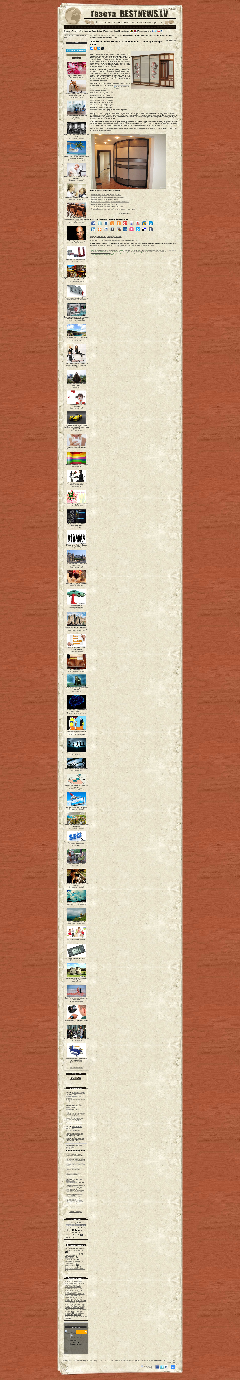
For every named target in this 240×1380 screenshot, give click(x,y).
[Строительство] (76, 981)
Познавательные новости (74, 1250)
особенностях (160, 250)
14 (84, 1230)
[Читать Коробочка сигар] (76, 668)
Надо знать (69, 1256)
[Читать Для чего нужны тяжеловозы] (76, 258)
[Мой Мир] (98, 48)
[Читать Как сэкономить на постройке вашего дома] (76, 977)
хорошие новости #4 (72, 1285)
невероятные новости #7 (74, 1290)
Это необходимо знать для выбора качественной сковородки (113, 209)
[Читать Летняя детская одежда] (76, 938)
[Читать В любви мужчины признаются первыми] (76, 997)
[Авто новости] (76, 430)
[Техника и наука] (76, 960)
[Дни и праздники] (76, 243)
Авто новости (69, 1258)
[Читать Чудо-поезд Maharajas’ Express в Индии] (76, 276)
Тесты (111, 1360)
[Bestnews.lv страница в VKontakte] (166, 1368)
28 (84, 1235)
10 (73, 1230)
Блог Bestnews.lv (142, 1360)
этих (148, 250)
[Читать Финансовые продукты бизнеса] (76, 297)
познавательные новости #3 (75, 1283)
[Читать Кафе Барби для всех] (76, 74)
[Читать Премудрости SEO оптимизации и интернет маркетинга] (76, 840)
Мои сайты (118, 1360)
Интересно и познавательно (75, 1269)
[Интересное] (76, 261)
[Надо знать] (76, 119)
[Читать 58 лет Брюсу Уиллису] (76, 239)
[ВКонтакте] (91, 48)
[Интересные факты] (76, 138)
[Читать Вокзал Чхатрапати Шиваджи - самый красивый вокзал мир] (76, 626)
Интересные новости (72, 1248)
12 (79, 1230)
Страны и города (71, 1267)
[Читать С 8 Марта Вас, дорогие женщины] (76, 502)
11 (76, 1230)
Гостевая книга (91, 1360)
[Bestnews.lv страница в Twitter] (162, 1368)
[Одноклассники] (95, 48)
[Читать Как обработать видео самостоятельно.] (76, 522)
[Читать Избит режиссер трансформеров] (76, 1037)
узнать (136, 250)
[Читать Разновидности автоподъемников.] (76, 604)
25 (76, 1235)
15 (67, 1232)
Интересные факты (72, 1254)
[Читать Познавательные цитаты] (76, 901)
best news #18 (79, 1306)
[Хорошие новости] (76, 651)
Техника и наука (70, 1259)
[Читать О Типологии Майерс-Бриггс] (76, 544)
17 (73, 1232)
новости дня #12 (70, 1299)
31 (73, 1237)
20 (81, 1232)
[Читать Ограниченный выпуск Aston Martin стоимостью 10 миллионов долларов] (76, 424)
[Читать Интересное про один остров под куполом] (76, 823)
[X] (102, 48)
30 (70, 1237)
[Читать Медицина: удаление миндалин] (76, 196)
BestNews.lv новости (97, 245)
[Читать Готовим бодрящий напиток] (76, 582)
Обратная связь (129, 1360)
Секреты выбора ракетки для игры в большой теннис (110, 202)
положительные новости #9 (74, 1294)
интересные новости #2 (73, 1281)
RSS (173, 1362)
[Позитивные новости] (76, 77)
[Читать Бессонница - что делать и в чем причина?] (76, 175)
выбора (152, 250)
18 (76, 1232)
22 (67, 1235)
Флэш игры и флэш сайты (74, 1106)
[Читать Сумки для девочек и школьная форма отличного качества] (76, 362)
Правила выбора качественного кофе (104, 199)
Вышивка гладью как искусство (75, 1093)
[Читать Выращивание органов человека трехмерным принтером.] (76, 316)
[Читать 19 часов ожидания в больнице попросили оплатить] (76, 92)
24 (73, 1235)
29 (67, 1237)
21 (84, 1232)
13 (81, 1230)
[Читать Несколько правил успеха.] (76, 751)
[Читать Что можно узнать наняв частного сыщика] (76, 882)
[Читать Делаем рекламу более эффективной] (76, 646)
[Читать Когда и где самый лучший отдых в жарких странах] (76, 155)
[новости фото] (75, 1079)
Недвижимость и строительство (71, 1264)
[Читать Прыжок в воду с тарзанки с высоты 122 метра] (76, 336)
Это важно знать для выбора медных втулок (107, 207)
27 (81, 1235)
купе (140, 250)
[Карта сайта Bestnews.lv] (173, 1368)
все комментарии (76, 1212)
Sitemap (168, 1362)
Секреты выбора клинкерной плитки (104, 204)
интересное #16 (70, 1304)
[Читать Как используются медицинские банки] (76, 784)
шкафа (144, 250)
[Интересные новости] (76, 281)
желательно (95, 251)
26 (79, 1235)
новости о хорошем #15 (76, 1302)
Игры (106, 1360)
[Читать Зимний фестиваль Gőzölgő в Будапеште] (76, 562)
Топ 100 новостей (76, 1068)
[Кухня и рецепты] (76, 585)
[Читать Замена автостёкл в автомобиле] (76, 767)
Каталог (100, 1360)
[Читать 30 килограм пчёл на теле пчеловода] (76, 382)
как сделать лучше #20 (74, 1308)
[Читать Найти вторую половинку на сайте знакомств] (76, 481)
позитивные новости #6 (73, 1288)
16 (70, 1232)
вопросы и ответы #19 (73, 1308)
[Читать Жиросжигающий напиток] (76, 446)
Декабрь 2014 (76, 1223)
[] (76, 367)
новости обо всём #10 (72, 1295)
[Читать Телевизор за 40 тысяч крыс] (76, 862)
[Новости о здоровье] (76, 180)
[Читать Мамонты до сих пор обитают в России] (76, 686)
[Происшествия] (76, 1040)
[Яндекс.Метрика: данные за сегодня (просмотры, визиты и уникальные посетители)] (75, 1336)
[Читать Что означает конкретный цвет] (76, 463)
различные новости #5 (73, 1287)
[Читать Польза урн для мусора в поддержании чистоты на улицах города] (76, 216)
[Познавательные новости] (76, 300)
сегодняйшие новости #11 (74, 1297)
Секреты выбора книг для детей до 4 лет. (106, 195)
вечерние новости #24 (73, 1315)
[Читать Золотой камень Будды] (76, 920)
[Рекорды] (76, 387)
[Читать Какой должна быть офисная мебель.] (76, 114)
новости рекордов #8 (72, 1292)
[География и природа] (76, 160)
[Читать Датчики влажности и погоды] (76, 957)
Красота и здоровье (72, 1261)
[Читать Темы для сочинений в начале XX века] (76, 133)
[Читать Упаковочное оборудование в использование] (76, 1057)
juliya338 (127, 250)
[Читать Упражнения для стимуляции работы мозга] (76, 708)
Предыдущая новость (98, 237)
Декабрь (115, 35)
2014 (108, 35)
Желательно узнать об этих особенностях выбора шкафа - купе (130, 245)
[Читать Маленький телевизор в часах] (76, 1019)
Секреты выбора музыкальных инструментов (107, 197)
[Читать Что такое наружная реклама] (76, 806)
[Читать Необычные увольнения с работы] (76, 730)
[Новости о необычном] (76, 320)
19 (79, 1232)
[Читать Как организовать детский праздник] (76, 403)
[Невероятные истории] (76, 671)
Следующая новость (114, 237)
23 (70, 1235)
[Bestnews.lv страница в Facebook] (157, 1368)
